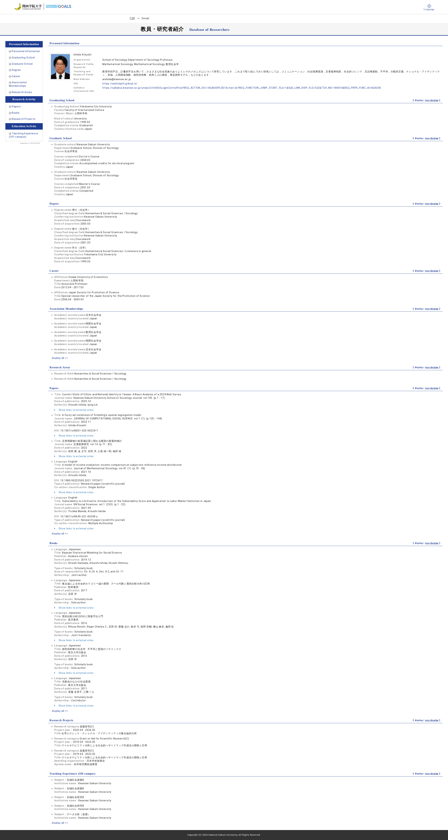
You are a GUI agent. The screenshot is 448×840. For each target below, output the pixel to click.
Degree (16, 70)
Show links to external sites (76, 410)
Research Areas (22, 92)
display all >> (60, 358)
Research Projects (23, 119)
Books (16, 112)
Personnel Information (26, 51)
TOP (132, 18)
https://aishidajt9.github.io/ (119, 83)
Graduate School (22, 63)
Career (16, 76)
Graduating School (23, 57)
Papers (16, 106)
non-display (431, 100)
